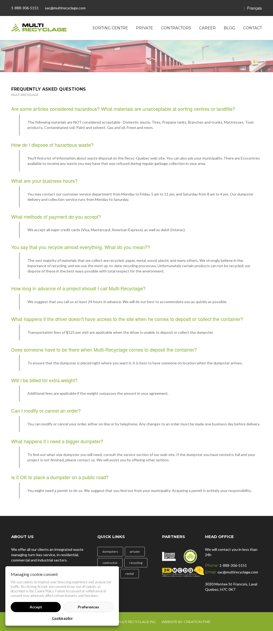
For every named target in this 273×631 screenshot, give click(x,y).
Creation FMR (197, 622)
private (135, 551)
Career (207, 28)
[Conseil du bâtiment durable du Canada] (190, 554)
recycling (135, 563)
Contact (252, 28)
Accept (36, 607)
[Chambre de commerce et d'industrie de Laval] (169, 554)
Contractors (176, 28)
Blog (229, 28)
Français (253, 8)
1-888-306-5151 (25, 8)
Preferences (88, 607)
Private (144, 28)
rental (129, 574)
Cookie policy (62, 618)
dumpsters (110, 551)
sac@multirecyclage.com (65, 8)
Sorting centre (110, 28)
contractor (110, 563)
